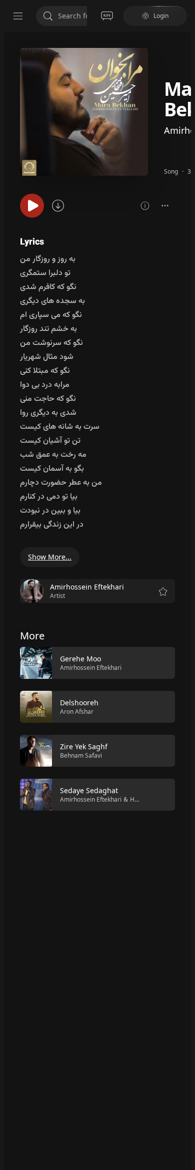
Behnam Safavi (81, 755)
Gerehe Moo (80, 658)
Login (161, 15)
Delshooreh (79, 702)
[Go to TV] (107, 16)
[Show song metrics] (145, 206)
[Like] (161, 663)
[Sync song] (58, 206)
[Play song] (32, 206)
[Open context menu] (165, 206)
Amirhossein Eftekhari (91, 667)
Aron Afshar (77, 711)
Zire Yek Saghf (84, 746)
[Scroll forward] (184, 728)
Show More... (50, 557)
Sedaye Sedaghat (89, 790)
